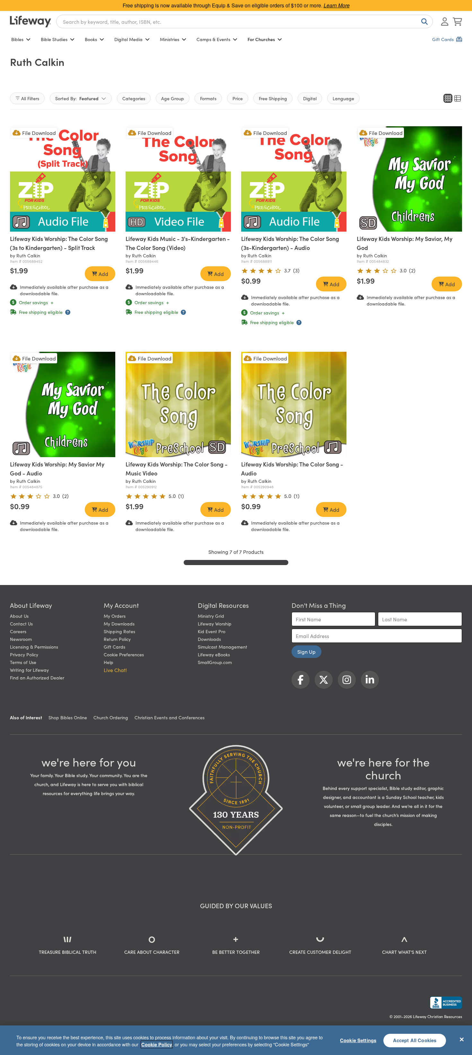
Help (108, 662)
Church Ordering (110, 717)
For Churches (261, 39)
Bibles (17, 39)
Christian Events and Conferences (170, 717)
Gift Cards (114, 646)
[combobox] (244, 21)
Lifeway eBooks (214, 654)
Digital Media (128, 39)
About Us (19, 616)
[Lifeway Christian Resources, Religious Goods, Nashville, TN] (446, 1003)
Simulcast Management (222, 646)
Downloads (209, 639)
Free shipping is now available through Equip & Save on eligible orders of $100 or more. (236, 5)
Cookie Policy (156, 1044)
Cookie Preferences (124, 654)
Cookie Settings (358, 1040)
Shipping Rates (119, 631)
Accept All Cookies (415, 1040)
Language (343, 98)
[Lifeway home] (30, 21)
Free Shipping (273, 98)
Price (237, 98)
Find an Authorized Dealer (37, 677)
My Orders (115, 616)
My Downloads (119, 623)
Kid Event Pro (211, 631)
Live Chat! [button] (115, 669)
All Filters (30, 98)
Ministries (169, 39)
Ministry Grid (211, 616)
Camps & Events (213, 39)
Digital (310, 98)
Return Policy (117, 639)
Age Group (172, 98)
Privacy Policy (24, 654)
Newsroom (21, 639)
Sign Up (306, 651)
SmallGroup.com (215, 662)
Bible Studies (54, 39)
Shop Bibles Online (67, 717)
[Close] (462, 1039)
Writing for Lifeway (29, 670)
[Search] (423, 21)
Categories (133, 98)
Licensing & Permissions (34, 646)
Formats (208, 98)
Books (91, 39)
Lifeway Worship (215, 623)
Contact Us (21, 623)
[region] (236, 1040)
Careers (18, 631)
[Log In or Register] (445, 21)
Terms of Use (23, 662)
